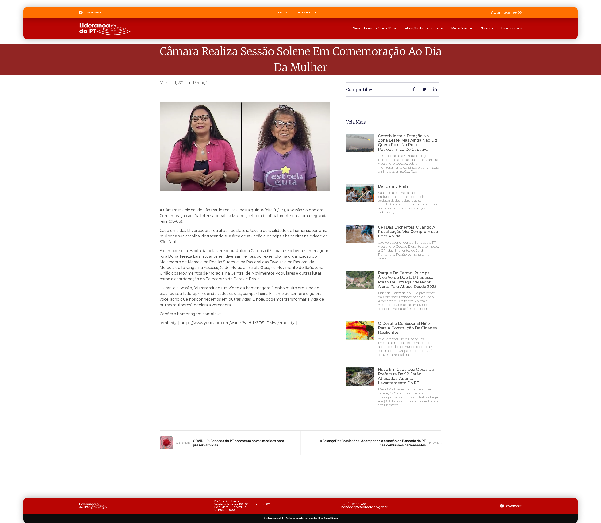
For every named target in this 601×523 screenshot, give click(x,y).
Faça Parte (304, 12)
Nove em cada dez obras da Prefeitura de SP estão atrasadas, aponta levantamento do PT (406, 376)
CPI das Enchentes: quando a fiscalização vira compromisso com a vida (408, 231)
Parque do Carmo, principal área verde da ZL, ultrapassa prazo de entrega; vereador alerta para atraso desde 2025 (407, 280)
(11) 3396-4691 (357, 504)
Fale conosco (511, 28)
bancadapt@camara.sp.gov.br (364, 507)
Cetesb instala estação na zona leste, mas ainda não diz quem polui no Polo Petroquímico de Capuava (407, 143)
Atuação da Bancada (421, 28)
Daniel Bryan (331, 518)
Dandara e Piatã (393, 186)
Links (279, 12)
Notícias (487, 28)
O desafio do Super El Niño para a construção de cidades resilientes (407, 328)
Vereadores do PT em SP (372, 28)
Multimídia (459, 28)
